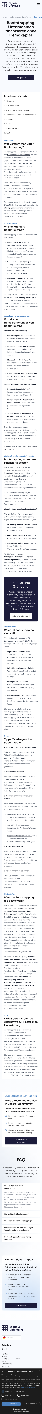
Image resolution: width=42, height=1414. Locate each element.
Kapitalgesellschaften (11, 1359)
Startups (7, 208)
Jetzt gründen (21, 78)
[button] (38, 4)
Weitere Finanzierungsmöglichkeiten (21, 115)
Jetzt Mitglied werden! (21, 616)
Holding (5, 1354)
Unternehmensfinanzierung (18, 155)
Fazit (8, 133)
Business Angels (11, 985)
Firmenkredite (28, 985)
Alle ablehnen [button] (31, 1404)
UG (3, 1351)
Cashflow (18, 747)
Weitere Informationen (28, 1387)
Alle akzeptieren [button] (11, 1404)
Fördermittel (30, 982)
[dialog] (21, 1391)
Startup (5, 1356)
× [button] (39, 1370)
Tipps (8, 124)
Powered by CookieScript (21, 1412)
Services (5, 1366)
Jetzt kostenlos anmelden (21, 1140)
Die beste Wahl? (12, 128)
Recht (4, 1361)
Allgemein (10, 101)
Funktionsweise (12, 106)
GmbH (4, 1349)
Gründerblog (7, 1364)
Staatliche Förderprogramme (19, 836)
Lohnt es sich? (12, 119)
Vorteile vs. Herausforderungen (19, 110)
